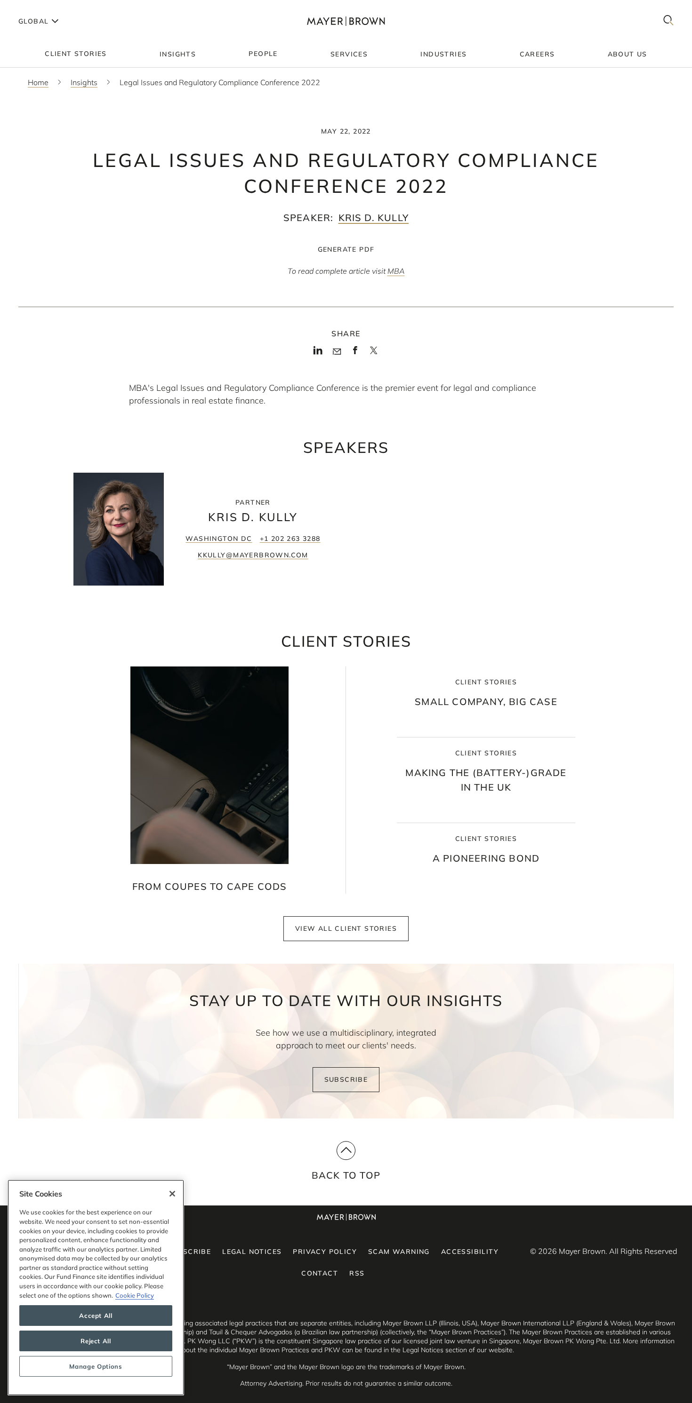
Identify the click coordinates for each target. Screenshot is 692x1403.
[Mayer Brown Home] (346, 21)
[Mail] (336, 352)
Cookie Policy (134, 1295)
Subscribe (346, 1079)
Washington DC (218, 538)
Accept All (96, 1315)
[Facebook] (355, 353)
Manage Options (95, 1366)
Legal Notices (252, 1251)
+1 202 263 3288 (290, 538)
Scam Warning (399, 1251)
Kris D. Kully (373, 217)
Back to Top (346, 1175)
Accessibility (470, 1251)
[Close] (172, 1193)
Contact (319, 1273)
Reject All (95, 1341)
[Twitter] (373, 353)
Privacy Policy (325, 1251)
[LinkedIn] (318, 353)
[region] (96, 1287)
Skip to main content (45, 7)
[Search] (668, 21)
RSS (356, 1273)
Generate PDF (346, 249)
